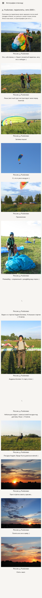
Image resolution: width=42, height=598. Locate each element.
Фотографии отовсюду (14, 3)
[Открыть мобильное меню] (3, 3)
